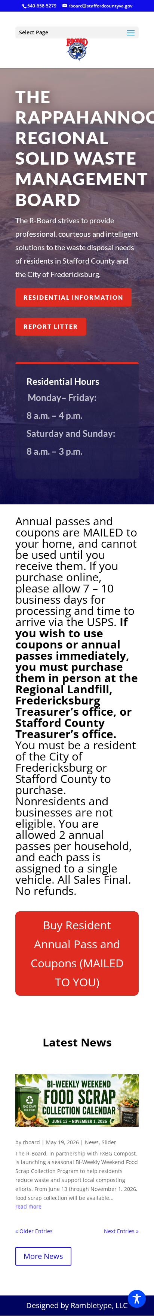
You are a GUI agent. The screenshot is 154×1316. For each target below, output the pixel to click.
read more (28, 1206)
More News (43, 1256)
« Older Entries (34, 1231)
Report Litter (51, 326)
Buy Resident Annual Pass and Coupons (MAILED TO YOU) (77, 953)
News (92, 1142)
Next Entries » (121, 1231)
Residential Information (73, 297)
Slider (109, 1142)
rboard (31, 1142)
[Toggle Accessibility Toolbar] (137, 1299)
